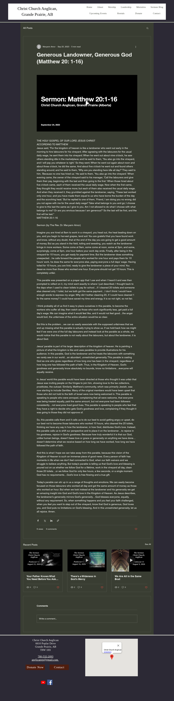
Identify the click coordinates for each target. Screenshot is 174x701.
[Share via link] (58, 520)
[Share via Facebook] (38, 520)
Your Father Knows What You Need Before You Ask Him (41, 578)
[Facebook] (49, 682)
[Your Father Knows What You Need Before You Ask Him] (43, 560)
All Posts (27, 28)
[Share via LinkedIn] (51, 520)
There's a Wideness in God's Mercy (83, 578)
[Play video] (87, 103)
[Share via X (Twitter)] (44, 520)
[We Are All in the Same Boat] (131, 560)
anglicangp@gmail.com (45, 659)
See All (148, 544)
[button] (147, 28)
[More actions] (135, 46)
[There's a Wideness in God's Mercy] (87, 560)
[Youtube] (43, 682)
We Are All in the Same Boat (128, 578)
